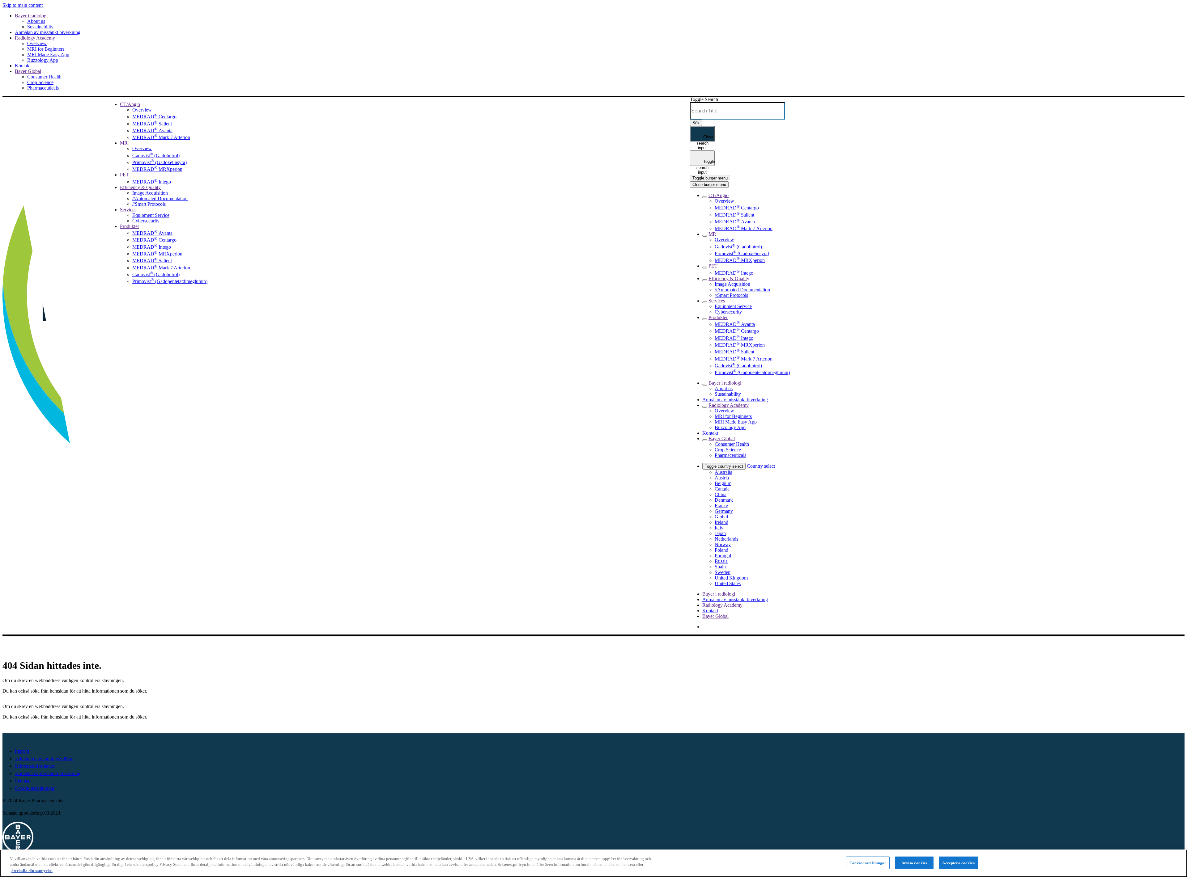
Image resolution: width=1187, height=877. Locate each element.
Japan (720, 533)
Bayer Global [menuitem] (715, 616)
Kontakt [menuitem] (710, 610)
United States (728, 583)
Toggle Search (704, 99)
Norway (723, 544)
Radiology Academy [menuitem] (722, 605)
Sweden (722, 572)
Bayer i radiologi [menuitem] (718, 594)
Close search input (705, 138)
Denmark (724, 500)
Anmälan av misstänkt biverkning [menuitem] (735, 599)
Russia (721, 561)
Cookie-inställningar (34, 788)
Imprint (22, 751)
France (721, 505)
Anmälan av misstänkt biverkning (47, 773)
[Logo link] (10, 105)
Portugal (723, 555)
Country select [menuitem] (761, 466)
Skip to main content (22, 5)
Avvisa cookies (914, 862)
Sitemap (23, 780)
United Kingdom (731, 577)
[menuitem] (130, 104)
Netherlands (726, 539)
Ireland (721, 522)
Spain (720, 566)
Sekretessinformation (35, 766)
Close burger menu (709, 184)
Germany (724, 511)
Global (721, 516)
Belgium (723, 483)
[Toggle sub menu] (704, 197)
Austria (722, 477)
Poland (721, 550)
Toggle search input (705, 162)
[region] (593, 863)
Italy (719, 527)
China (720, 494)
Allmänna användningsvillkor (44, 758)
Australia (723, 472)
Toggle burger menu (710, 178)
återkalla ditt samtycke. (32, 870)
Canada (722, 488)
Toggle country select (724, 466)
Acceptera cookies (958, 862)
